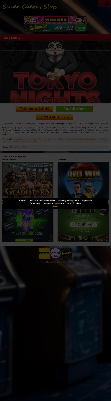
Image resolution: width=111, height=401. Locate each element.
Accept (55, 205)
